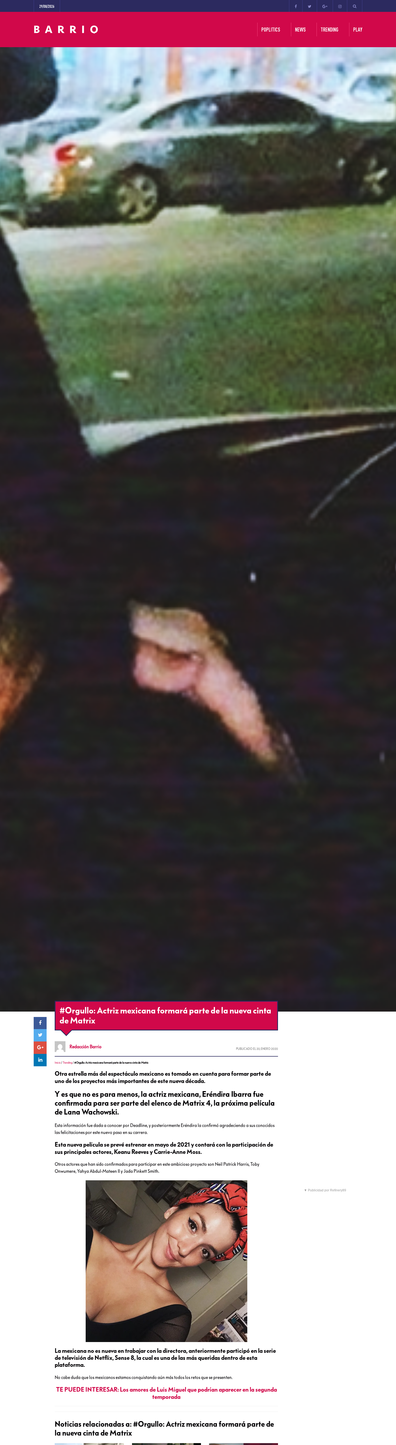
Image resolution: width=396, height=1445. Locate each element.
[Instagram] (340, 6)
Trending (67, 1062)
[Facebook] (295, 6)
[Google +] (325, 6)
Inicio (58, 1062)
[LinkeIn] (40, 1060)
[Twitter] (310, 6)
